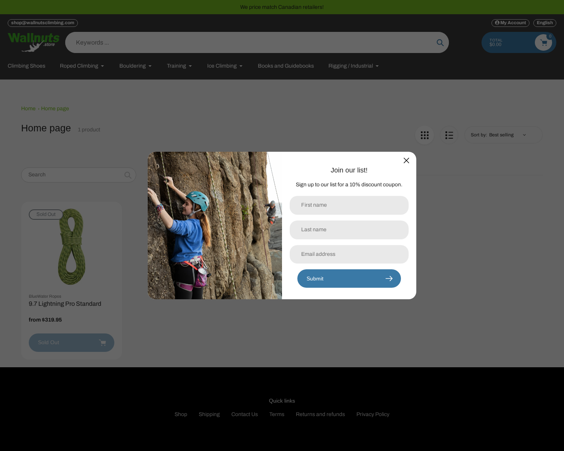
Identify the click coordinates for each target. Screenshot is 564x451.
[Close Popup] (406, 160)
